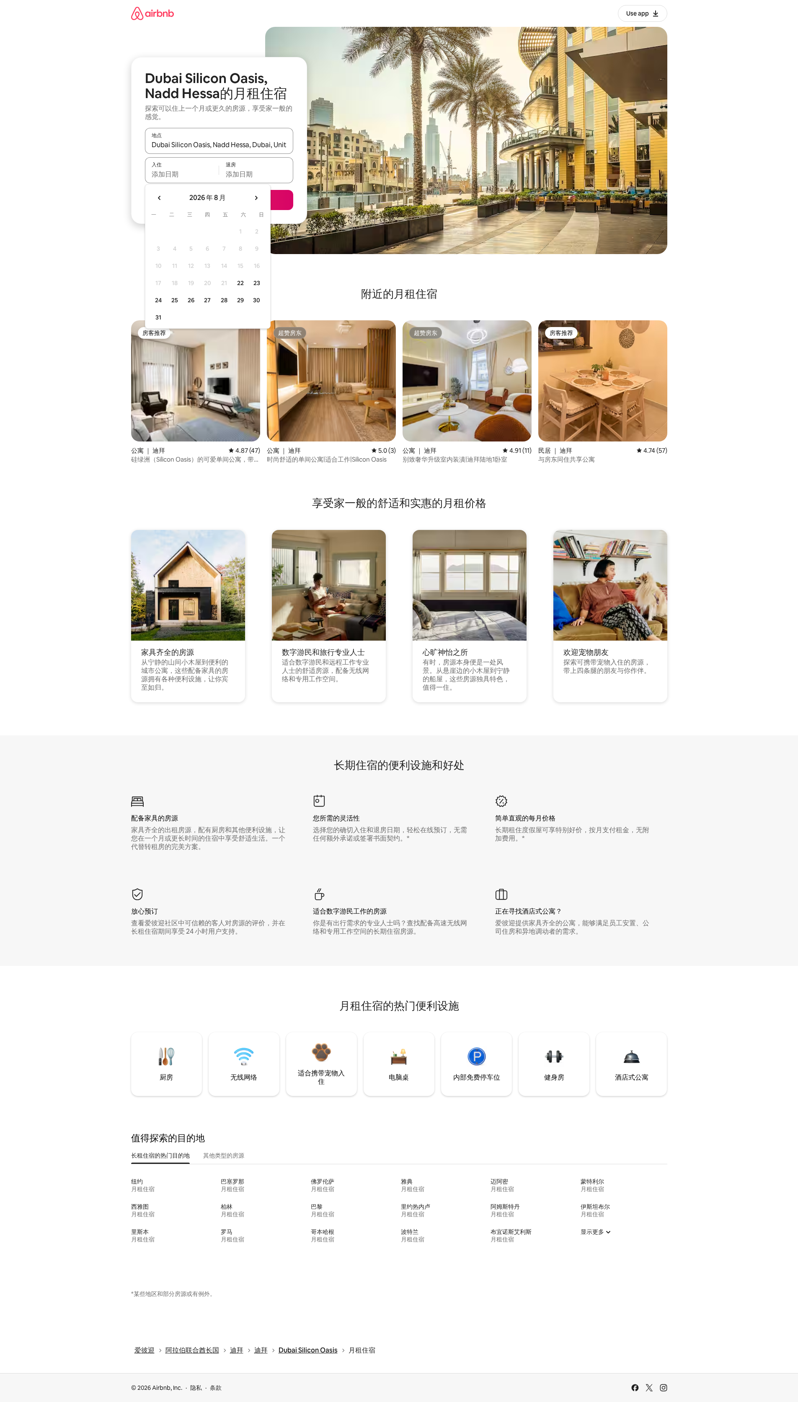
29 (240, 300)
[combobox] (219, 145)
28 (224, 300)
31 (158, 317)
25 (174, 300)
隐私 (196, 1388)
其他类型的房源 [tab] (223, 1155)
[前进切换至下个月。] (255, 197)
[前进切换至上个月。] (159, 197)
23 (256, 283)
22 (240, 283)
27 (207, 300)
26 (191, 300)
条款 (216, 1388)
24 (158, 300)
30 (256, 300)
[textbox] (182, 174)
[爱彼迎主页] (152, 13)
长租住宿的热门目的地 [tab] (160, 1155)
